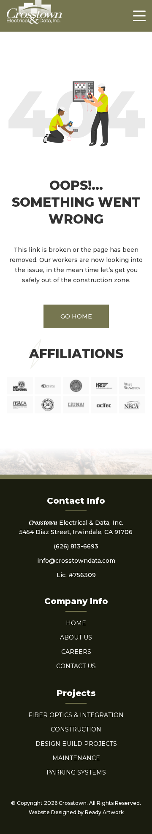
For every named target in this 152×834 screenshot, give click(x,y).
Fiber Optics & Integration (76, 715)
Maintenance (76, 758)
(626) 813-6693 (76, 546)
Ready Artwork (104, 812)
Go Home (76, 316)
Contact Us (76, 666)
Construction (76, 729)
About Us (76, 637)
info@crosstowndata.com (76, 560)
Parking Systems (76, 772)
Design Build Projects (76, 744)
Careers (76, 652)
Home (76, 623)
